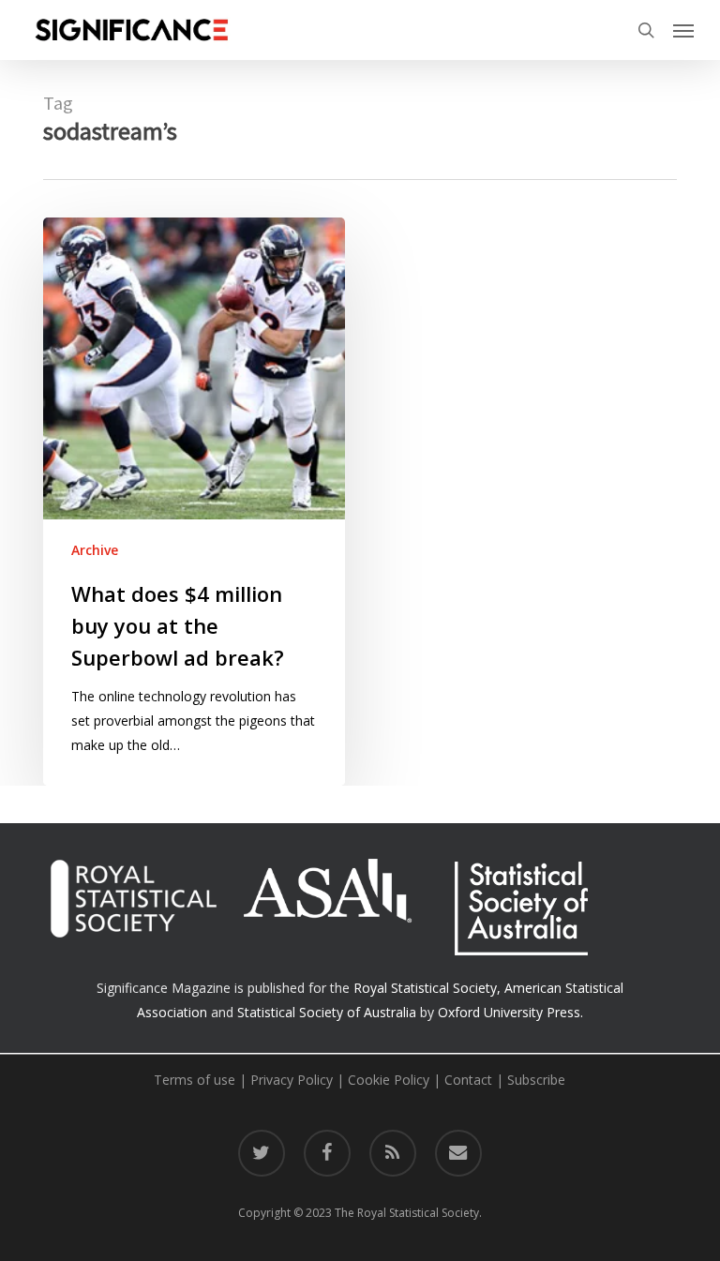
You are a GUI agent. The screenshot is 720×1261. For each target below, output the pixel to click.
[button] (683, 30)
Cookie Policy (388, 1079)
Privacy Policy (291, 1079)
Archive (94, 550)
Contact (468, 1079)
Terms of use (194, 1079)
